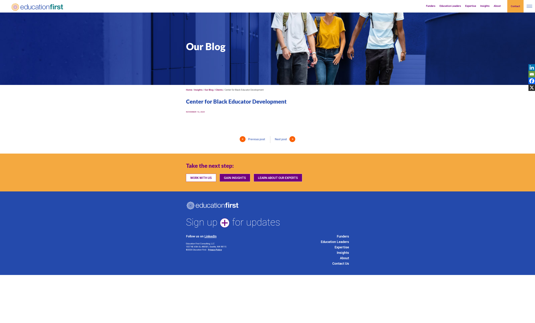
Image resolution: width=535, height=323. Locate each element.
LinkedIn (210, 236)
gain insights (235, 178)
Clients (219, 90)
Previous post (256, 139)
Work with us (201, 178)
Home (189, 90)
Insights (485, 5)
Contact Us (340, 264)
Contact (515, 6)
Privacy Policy (215, 250)
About (497, 5)
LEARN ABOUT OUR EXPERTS (278, 178)
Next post (281, 139)
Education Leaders (450, 5)
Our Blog (209, 90)
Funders (430, 5)
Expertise (470, 5)
